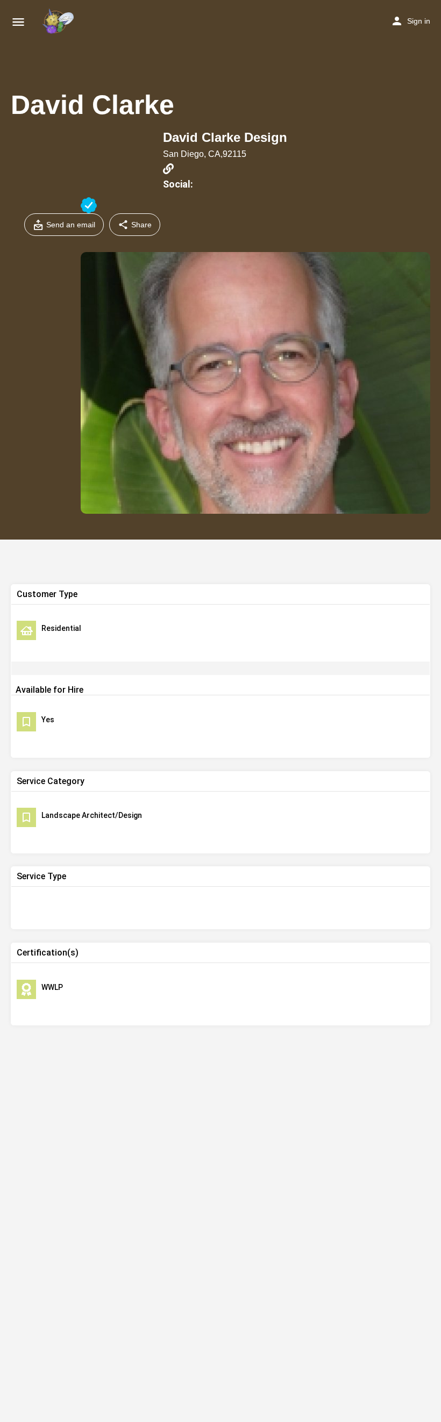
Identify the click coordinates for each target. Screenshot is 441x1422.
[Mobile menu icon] (18, 21)
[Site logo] (59, 21)
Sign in (418, 21)
